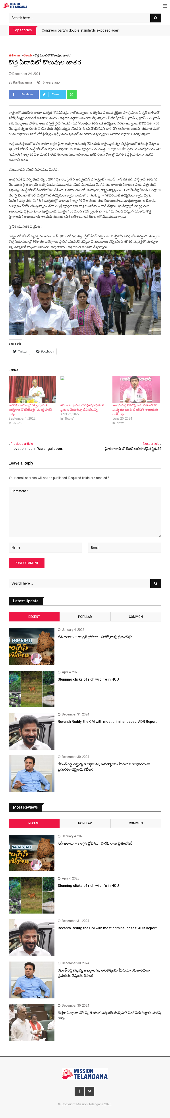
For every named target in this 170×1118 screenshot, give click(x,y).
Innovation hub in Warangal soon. (36, 449)
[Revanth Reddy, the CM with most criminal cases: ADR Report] (31, 731)
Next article (151, 444)
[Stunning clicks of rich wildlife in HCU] (31, 689)
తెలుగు (27, 55)
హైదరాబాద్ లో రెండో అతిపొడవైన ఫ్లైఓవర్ (133, 449)
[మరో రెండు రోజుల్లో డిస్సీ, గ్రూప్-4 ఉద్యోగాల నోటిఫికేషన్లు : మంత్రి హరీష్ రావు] (32, 389)
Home (16, 55)
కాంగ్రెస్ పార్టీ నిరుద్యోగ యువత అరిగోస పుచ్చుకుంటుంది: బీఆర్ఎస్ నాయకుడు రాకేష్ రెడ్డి (135, 409)
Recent (34, 617)
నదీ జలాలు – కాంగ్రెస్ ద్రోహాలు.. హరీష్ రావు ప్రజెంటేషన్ (79, 30)
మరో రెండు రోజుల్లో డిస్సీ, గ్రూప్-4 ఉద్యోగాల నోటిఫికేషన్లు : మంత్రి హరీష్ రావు (30, 409)
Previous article (22, 444)
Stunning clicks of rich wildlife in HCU (88, 679)
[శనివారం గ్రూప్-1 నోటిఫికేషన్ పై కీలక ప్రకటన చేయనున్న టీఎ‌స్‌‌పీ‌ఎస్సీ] (84, 389)
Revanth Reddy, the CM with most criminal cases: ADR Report (107, 721)
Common (136, 617)
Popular (85, 617)
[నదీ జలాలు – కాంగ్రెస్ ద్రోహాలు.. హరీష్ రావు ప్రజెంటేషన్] (31, 646)
